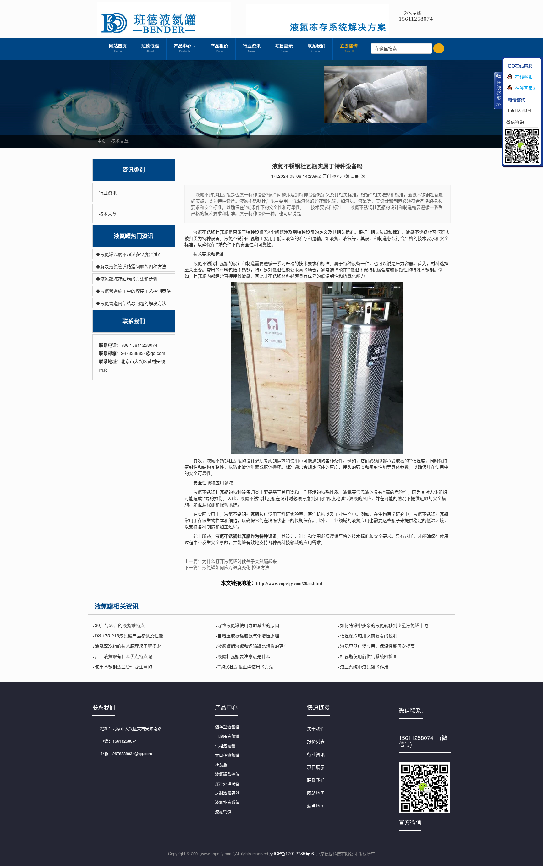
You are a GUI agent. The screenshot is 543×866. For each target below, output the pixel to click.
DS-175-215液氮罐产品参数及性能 (129, 635)
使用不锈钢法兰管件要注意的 (123, 666)
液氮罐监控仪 (227, 774)
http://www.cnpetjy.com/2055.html (289, 583)
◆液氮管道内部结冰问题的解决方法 (131, 303)
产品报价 (219, 47)
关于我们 (316, 728)
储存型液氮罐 (227, 727)
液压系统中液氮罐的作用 (364, 666)
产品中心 (183, 47)
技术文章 (120, 141)
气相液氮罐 (225, 746)
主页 (101, 141)
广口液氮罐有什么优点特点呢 (123, 656)
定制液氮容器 (227, 793)
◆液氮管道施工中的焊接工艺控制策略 (133, 291)
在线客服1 (525, 77)
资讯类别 (133, 170)
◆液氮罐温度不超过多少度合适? (128, 254)
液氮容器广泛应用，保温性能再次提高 (377, 646)
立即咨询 (349, 47)
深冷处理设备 (227, 783)
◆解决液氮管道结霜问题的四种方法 (131, 266)
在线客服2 (525, 88)
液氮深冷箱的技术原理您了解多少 (128, 646)
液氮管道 (223, 811)
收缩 (498, 90)
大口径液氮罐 (227, 755)
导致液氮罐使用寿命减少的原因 (248, 625)
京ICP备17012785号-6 (291, 853)
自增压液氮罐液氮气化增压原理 (248, 635)
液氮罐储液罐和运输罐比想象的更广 (252, 646)
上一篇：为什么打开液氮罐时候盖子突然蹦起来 (230, 561)
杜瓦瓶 (221, 764)
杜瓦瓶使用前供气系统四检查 (368, 656)
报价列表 (316, 741)
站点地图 (316, 806)
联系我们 (316, 47)
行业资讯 (252, 47)
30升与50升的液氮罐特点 (120, 625)
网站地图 (316, 793)
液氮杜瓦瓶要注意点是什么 (243, 656)
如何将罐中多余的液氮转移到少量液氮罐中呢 (384, 625)
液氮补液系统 (227, 802)
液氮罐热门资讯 (133, 236)
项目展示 (284, 47)
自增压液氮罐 (227, 736)
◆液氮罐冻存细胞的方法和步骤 (126, 278)
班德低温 (150, 47)
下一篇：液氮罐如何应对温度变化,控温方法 (226, 567)
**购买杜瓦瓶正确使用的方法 (245, 666)
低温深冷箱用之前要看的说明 (368, 635)
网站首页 (118, 47)
